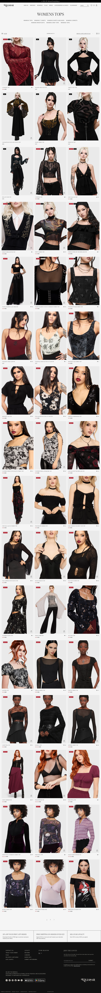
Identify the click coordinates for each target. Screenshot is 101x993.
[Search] (87, 5)
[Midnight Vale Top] (18, 390)
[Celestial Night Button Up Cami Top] (50, 336)
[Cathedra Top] (18, 61)
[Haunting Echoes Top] (83, 555)
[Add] (31, 83)
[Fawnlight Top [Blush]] (50, 883)
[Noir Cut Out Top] (83, 61)
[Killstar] (88, 980)
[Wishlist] (91, 5)
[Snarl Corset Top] (50, 116)
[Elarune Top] (50, 719)
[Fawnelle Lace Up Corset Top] (18, 500)
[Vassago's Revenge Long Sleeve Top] (18, 116)
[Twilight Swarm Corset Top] (83, 281)
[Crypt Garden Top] (50, 226)
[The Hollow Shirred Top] (50, 500)
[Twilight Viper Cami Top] (18, 336)
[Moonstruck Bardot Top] (83, 883)
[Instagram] (7, 980)
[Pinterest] (13, 980)
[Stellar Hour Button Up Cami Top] (50, 390)
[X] (22, 980)
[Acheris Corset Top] (83, 719)
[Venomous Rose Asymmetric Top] (50, 445)
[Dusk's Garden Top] (18, 883)
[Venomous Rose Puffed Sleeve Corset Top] (18, 445)
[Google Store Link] (40, 980)
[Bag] (96, 5)
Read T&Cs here (77, 965)
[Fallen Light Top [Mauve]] (83, 829)
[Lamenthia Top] (18, 719)
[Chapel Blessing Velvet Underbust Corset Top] (50, 281)
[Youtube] (19, 980)
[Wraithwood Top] (50, 774)
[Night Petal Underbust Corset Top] (18, 829)
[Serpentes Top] (83, 116)
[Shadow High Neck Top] (50, 61)
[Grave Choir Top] (50, 609)
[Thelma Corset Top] (83, 664)
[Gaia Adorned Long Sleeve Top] (18, 555)
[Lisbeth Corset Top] (50, 664)
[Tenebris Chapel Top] (18, 609)
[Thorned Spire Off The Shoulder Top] (83, 226)
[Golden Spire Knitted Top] (18, 226)
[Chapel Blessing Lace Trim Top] (18, 281)
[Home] (9, 5)
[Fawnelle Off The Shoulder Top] (83, 445)
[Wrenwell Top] (50, 829)
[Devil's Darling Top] (50, 555)
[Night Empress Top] (18, 774)
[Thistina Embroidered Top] (83, 390)
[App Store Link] (29, 980)
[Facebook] (16, 980)
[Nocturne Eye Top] (83, 171)
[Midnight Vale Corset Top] (83, 336)
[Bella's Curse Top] (18, 171)
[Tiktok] (10, 980)
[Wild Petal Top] (83, 774)
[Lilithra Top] (18, 664)
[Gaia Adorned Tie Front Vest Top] (83, 500)
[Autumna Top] (83, 609)
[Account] (94, 5)
